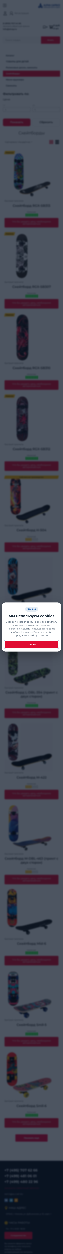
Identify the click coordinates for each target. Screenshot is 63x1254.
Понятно (32, 644)
